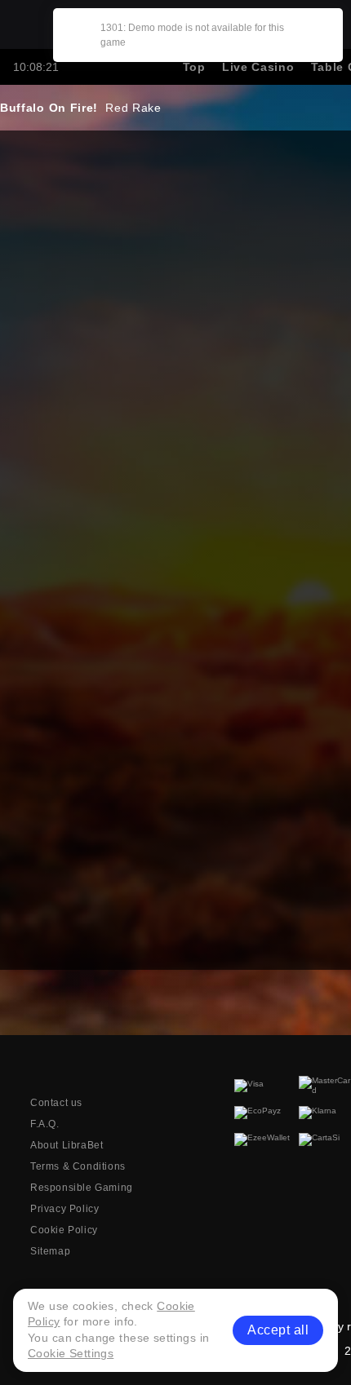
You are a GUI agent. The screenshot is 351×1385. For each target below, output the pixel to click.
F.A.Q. (45, 1124)
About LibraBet (66, 1145)
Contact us (56, 1102)
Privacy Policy (64, 1209)
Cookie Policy (64, 1230)
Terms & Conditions (78, 1166)
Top (194, 67)
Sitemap (50, 1251)
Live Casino (258, 67)
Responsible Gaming (81, 1187)
